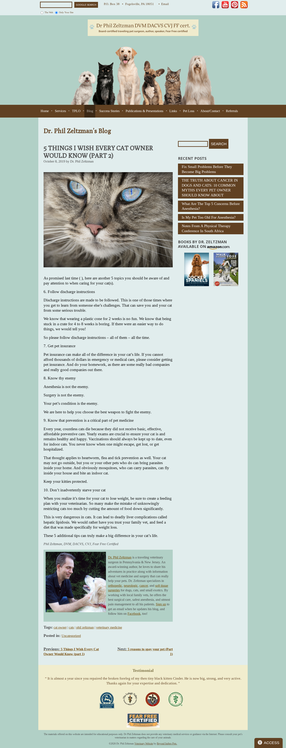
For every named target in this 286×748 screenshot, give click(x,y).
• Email (163, 4)
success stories (109, 111)
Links (173, 111)
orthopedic (115, 585)
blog (90, 111)
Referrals (232, 111)
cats (71, 627)
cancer (143, 585)
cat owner (60, 627)
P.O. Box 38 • (113, 4)
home (45, 111)
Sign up (161, 604)
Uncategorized (71, 636)
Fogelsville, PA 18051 (140, 4)
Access (271, 743)
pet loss (188, 111)
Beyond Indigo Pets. (167, 743)
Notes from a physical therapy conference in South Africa (206, 228)
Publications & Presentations (144, 111)
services (60, 111)
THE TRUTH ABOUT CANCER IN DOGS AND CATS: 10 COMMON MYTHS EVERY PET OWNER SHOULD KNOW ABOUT (210, 187)
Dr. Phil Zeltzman (119, 557)
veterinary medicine (109, 627)
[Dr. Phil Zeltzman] (143, 27)
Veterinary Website (143, 743)
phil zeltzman (85, 627)
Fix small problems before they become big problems (207, 169)
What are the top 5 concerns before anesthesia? (211, 206)
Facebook (134, 613)
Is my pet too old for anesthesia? (209, 217)
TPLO (76, 111)
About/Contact (210, 111)
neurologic (131, 585)
